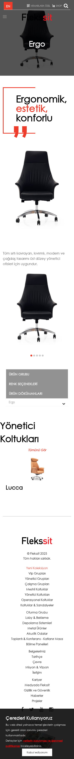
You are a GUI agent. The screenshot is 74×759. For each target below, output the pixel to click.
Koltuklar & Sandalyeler (37, 605)
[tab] (37, 402)
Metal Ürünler (37, 628)
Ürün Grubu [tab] (19, 374)
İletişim (37, 672)
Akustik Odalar (37, 633)
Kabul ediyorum (37, 752)
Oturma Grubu (37, 612)
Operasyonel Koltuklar (37, 600)
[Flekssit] (37, 17)
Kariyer (37, 680)
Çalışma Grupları (37, 584)
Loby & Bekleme (37, 618)
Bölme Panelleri (37, 644)
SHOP (59, 5)
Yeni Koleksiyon (37, 568)
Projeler (37, 701)
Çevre (37, 662)
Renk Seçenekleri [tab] (23, 384)
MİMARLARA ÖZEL (40, 5)
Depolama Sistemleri (37, 623)
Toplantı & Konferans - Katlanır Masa (37, 639)
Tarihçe (37, 657)
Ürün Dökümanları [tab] (25, 393)
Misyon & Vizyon (37, 667)
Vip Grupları (37, 573)
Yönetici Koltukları (37, 594)
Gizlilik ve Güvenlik (37, 690)
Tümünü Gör (37, 450)
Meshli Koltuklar (37, 589)
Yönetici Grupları (37, 579)
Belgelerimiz (37, 651)
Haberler (37, 696)
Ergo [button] (12, 402)
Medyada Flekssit (37, 685)
